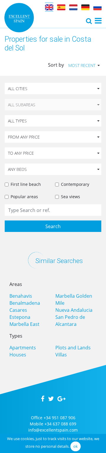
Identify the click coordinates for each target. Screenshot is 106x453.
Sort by (56, 65)
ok (75, 446)
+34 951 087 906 (59, 417)
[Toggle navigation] (89, 20)
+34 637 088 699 (60, 424)
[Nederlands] (73, 7)
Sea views (70, 196)
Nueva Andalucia (73, 310)
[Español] (61, 7)
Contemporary (75, 184)
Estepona (19, 317)
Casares (18, 310)
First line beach (26, 184)
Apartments (22, 347)
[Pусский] (97, 7)
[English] (49, 7)
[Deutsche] (85, 7)
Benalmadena (24, 303)
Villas (61, 354)
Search (53, 226)
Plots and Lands (73, 347)
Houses (17, 354)
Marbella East (24, 324)
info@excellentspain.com (53, 430)
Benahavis (20, 296)
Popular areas (24, 196)
